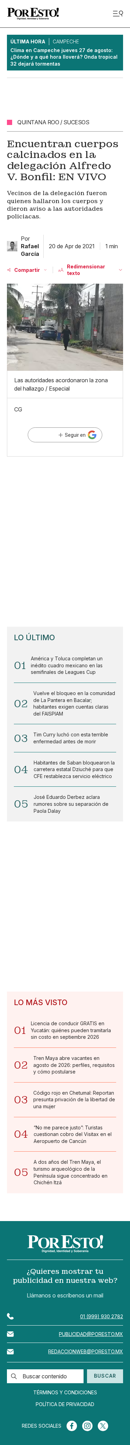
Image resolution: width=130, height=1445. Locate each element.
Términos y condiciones (65, 1392)
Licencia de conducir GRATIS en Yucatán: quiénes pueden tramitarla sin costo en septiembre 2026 (71, 1030)
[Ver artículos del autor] (12, 246)
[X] (103, 1426)
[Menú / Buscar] (118, 13)
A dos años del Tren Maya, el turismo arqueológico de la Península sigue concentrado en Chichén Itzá (70, 1172)
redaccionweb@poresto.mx (85, 1351)
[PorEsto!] (33, 14)
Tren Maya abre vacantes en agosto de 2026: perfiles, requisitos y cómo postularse (74, 1065)
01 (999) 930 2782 (101, 1316)
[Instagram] (87, 1426)
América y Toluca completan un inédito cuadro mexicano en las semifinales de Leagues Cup (67, 665)
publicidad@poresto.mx (91, 1334)
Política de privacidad (65, 1404)
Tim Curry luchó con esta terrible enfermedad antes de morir (70, 738)
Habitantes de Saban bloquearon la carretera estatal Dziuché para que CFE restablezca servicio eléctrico (74, 769)
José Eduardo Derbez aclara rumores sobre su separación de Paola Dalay (71, 803)
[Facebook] (72, 1426)
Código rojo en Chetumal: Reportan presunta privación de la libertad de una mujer (74, 1099)
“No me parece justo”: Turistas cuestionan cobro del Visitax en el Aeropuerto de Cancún (73, 1134)
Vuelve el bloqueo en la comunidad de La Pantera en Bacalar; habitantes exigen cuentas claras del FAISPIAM (74, 703)
